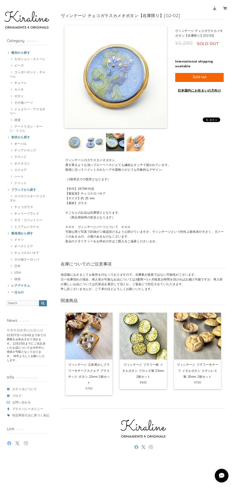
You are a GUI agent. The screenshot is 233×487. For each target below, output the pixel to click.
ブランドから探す (23, 189)
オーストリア (23, 246)
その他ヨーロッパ (26, 259)
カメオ (19, 89)
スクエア (20, 170)
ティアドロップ (25, 150)
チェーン (20, 83)
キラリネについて (24, 389)
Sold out (199, 77)
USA (17, 272)
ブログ (17, 395)
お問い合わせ (21, 402)
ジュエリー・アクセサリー (28, 111)
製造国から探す (22, 233)
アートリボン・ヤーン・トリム (26, 128)
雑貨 (17, 120)
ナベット (20, 183)
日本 (17, 266)
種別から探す (20, 52)
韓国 (17, 279)
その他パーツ (23, 102)
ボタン (19, 96)
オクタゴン (22, 163)
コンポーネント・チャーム (28, 74)
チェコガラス (23, 207)
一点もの (17, 292)
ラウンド (20, 157)
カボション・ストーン (30, 59)
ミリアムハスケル (26, 226)
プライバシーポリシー (27, 409)
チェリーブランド (26, 213)
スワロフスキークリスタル (28, 198)
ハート (19, 176)
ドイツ (19, 239)
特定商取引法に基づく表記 (31, 415)
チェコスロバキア (26, 253)
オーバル (20, 143)
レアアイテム (20, 285)
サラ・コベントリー (28, 220)
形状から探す (20, 137)
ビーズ (19, 65)
